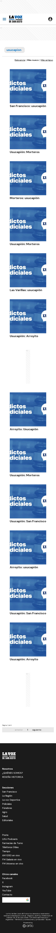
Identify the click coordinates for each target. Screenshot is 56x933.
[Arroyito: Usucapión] (28, 409)
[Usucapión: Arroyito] (28, 316)
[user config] (50, 19)
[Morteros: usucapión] (28, 178)
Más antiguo (47, 60)
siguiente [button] (36, 729)
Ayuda (48, 919)
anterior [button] (19, 729)
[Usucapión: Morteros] (28, 132)
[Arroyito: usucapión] (28, 547)
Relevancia (20, 60)
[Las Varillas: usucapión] (28, 270)
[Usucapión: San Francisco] (28, 501)
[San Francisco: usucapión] (28, 86)
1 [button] (27, 729)
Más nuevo (33, 60)
